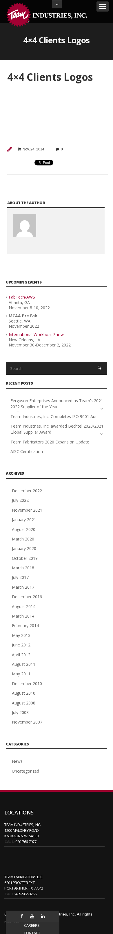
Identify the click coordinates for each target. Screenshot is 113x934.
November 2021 (27, 510)
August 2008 (23, 703)
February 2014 (25, 625)
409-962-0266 (25, 893)
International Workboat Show (36, 334)
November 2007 (27, 722)
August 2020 (23, 529)
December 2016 (27, 596)
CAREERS (32, 925)
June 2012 (21, 645)
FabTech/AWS (22, 297)
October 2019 (25, 558)
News (17, 761)
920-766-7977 (25, 841)
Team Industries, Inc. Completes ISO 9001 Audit (55, 416)
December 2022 (27, 490)
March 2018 (23, 568)
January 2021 (24, 519)
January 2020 (24, 548)
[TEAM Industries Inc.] (47, 15)
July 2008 (20, 712)
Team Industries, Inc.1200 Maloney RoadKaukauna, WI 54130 (22, 830)
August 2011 (23, 664)
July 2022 (20, 500)
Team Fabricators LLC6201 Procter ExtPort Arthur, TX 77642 (23, 882)
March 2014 (23, 616)
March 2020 (23, 539)
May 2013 (21, 635)
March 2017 (23, 587)
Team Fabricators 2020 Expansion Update (49, 442)
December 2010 (27, 683)
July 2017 (20, 577)
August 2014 (23, 606)
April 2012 (21, 654)
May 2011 (21, 673)
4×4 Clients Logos (50, 77)
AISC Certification (26, 451)
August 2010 (23, 693)
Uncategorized (25, 771)
